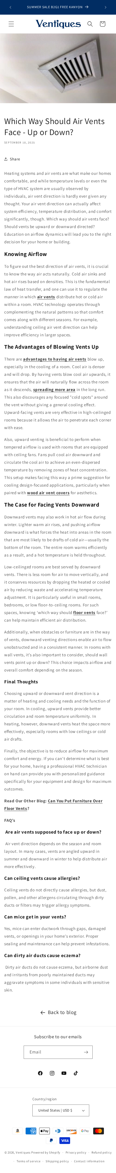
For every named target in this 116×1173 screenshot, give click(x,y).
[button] (11, 24)
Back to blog (62, 1012)
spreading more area (54, 389)
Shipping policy (57, 1161)
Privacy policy (76, 1152)
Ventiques (23, 1152)
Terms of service (28, 1161)
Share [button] (15, 159)
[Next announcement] (105, 7)
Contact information (89, 1161)
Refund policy (101, 1152)
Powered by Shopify (45, 1152)
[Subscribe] (86, 1052)
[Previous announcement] (10, 7)
